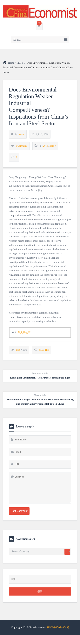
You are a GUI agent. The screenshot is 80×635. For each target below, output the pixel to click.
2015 (20, 62)
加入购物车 (24, 332)
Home (11, 62)
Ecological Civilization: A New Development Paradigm (40, 375)
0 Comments (21, 145)
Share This (44, 350)
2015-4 (53, 145)
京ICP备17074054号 (58, 627)
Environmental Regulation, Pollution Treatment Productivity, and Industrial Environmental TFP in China (40, 399)
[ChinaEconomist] (40, 11)
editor (21, 134)
